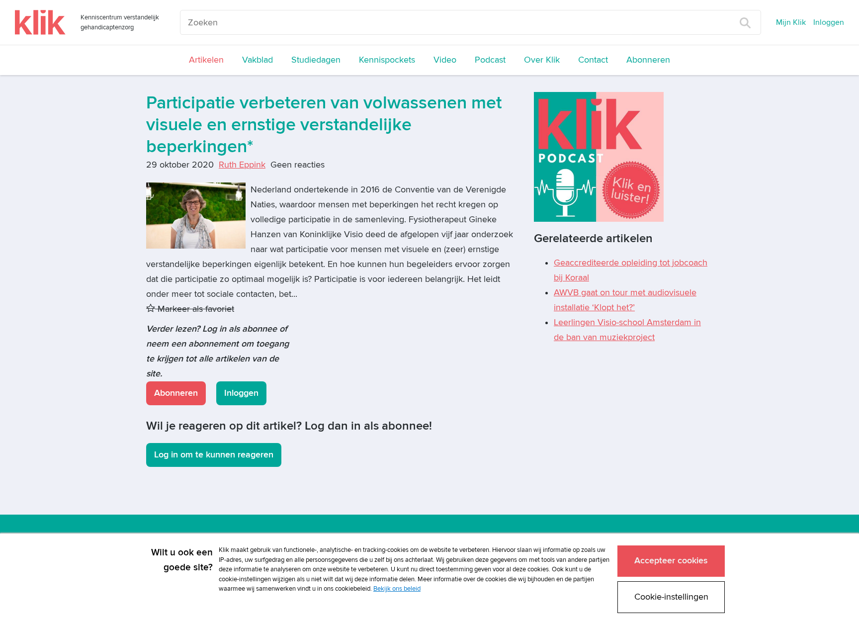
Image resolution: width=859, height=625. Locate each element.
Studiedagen (316, 60)
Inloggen (828, 22)
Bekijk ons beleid (397, 589)
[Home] (40, 22)
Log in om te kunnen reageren (213, 454)
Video (444, 60)
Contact (593, 60)
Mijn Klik (791, 22)
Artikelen (206, 60)
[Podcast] (599, 156)
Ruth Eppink (242, 165)
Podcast (490, 60)
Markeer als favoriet (194, 309)
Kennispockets (387, 60)
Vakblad (257, 60)
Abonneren (648, 60)
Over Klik (542, 60)
